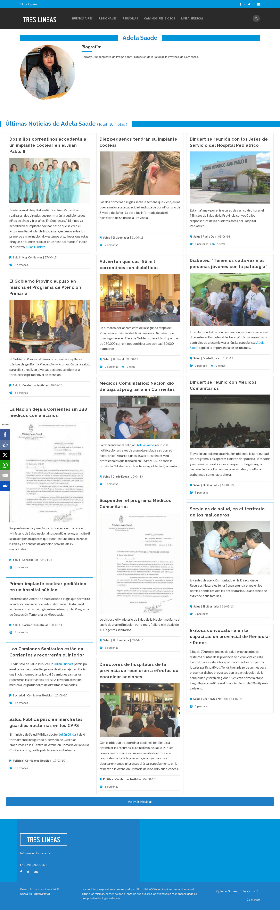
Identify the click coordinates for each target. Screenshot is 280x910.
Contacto (253, 899)
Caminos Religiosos (159, 18)
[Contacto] (258, 4)
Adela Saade (145, 445)
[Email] (5, 475)
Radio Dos (209, 236)
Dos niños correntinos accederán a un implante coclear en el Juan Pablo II (47, 145)
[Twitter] (251, 4)
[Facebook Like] (5, 445)
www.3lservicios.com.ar (35, 893)
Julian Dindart (35, 247)
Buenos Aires (82, 18)
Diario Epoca (211, 358)
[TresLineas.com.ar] (43, 18)
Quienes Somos (226, 891)
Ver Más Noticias (140, 801)
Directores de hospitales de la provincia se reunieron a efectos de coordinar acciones (139, 670)
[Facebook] (242, 4)
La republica (30, 559)
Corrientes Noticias (35, 385)
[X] (5, 455)
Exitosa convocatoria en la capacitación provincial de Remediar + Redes (230, 636)
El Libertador (121, 237)
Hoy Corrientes (32, 257)
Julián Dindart (63, 664)
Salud (16, 257)
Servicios (248, 891)
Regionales (108, 18)
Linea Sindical (192, 18)
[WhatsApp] (5, 465)
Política (108, 779)
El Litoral (118, 359)
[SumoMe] (5, 486)
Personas (130, 18)
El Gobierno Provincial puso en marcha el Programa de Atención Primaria (45, 287)
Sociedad (19, 695)
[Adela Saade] (47, 72)
